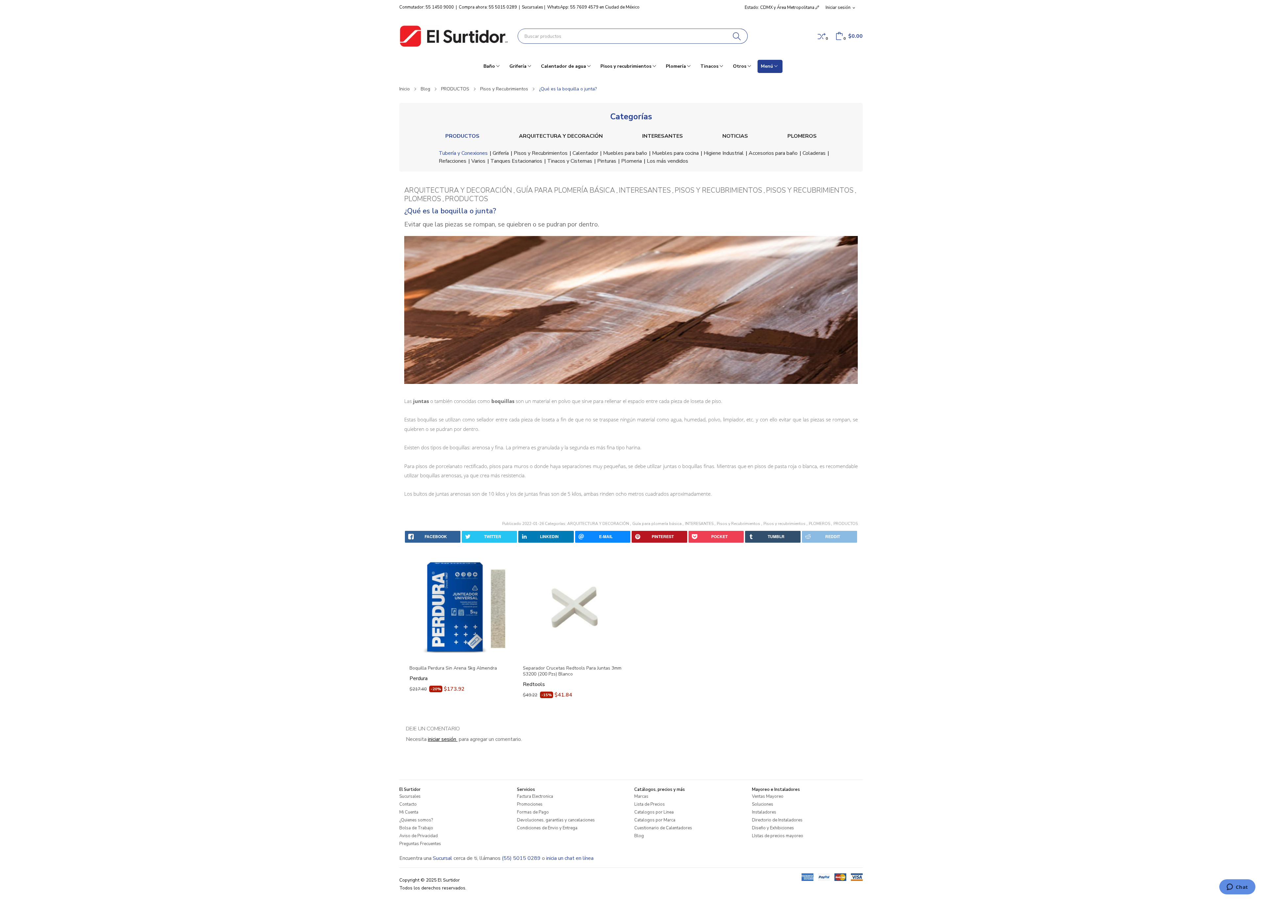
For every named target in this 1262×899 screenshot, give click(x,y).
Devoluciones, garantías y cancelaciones (556, 820)
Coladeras (814, 153)
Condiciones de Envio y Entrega (547, 828)
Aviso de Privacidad (418, 836)
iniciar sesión (442, 739)
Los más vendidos (667, 161)
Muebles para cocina (675, 153)
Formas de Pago (533, 812)
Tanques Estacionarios (516, 161)
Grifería (501, 153)
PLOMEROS (802, 136)
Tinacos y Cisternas (569, 161)
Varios (478, 161)
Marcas (641, 796)
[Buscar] (737, 36)
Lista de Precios (649, 804)
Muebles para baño (625, 153)
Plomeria (631, 161)
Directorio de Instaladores (777, 820)
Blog (639, 836)
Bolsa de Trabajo (416, 828)
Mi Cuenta (408, 812)
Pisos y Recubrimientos (541, 153)
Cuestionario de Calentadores (663, 828)
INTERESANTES (662, 136)
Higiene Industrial (724, 153)
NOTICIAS (735, 136)
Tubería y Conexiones (463, 153)
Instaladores (764, 812)
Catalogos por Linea (654, 812)
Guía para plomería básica (657, 523)
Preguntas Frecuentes (420, 844)
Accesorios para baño (773, 153)
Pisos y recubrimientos (784, 523)
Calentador (585, 153)
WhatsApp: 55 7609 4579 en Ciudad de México (593, 7)
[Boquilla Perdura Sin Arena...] (460, 607)
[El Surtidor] (453, 36)
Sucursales (532, 7)
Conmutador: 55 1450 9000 (426, 7)
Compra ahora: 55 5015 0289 (488, 7)
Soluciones (762, 804)
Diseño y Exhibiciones (773, 828)
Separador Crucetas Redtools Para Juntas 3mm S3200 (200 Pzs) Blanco (572, 671)
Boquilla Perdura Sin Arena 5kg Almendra (453, 668)
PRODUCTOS (462, 136)
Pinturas (606, 161)
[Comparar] (822, 36)
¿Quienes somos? (416, 820)
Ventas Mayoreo (767, 796)
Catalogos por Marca (654, 820)
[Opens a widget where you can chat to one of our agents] (1237, 887)
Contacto (408, 804)
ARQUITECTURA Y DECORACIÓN (561, 136)
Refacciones (452, 161)
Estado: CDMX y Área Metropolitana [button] (780, 8)
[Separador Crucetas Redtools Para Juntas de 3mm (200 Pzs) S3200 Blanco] (574, 607)
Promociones (530, 804)
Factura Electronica (535, 796)
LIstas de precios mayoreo (777, 836)
